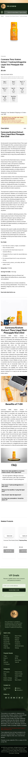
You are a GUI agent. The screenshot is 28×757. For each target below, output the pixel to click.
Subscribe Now (14, 590)
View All (17, 662)
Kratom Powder (19, 674)
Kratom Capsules (8, 680)
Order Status (7, 648)
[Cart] (25, 6)
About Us (6, 635)
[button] (8, 535)
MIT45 (16, 658)
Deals (5, 674)
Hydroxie (6, 662)
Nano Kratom (18, 680)
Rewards (17, 637)
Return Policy (18, 635)
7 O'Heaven (7, 664)
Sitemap (17, 648)
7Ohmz (16, 656)
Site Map (17, 753)
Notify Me (8, 550)
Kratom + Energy (8, 678)
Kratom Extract (18, 672)
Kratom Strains (18, 676)
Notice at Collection (5, 751)
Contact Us (17, 643)
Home (2, 16)
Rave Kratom (18, 660)
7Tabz (5, 656)
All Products (6, 672)
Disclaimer (17, 641)
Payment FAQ (7, 643)
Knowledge (6, 637)
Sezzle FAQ (6, 641)
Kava (16, 678)
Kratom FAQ (6, 639)
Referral (17, 639)
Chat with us (19, 690)
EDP (5, 660)
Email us (18, 688)
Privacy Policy (14, 748)
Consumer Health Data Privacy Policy (17, 750)
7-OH (5, 676)
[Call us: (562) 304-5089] (22, 6)
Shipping (6, 646)
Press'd (5, 658)
